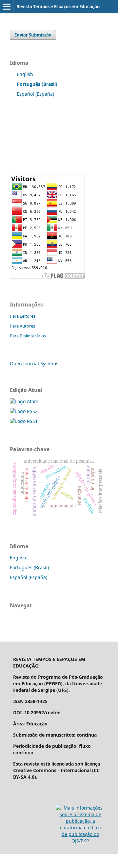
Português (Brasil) (29, 567)
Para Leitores (22, 316)
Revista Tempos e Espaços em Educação (58, 7)
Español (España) (35, 94)
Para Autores (22, 326)
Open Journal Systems (34, 363)
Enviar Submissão (32, 35)
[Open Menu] (6, 6)
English (25, 74)
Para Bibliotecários (28, 336)
